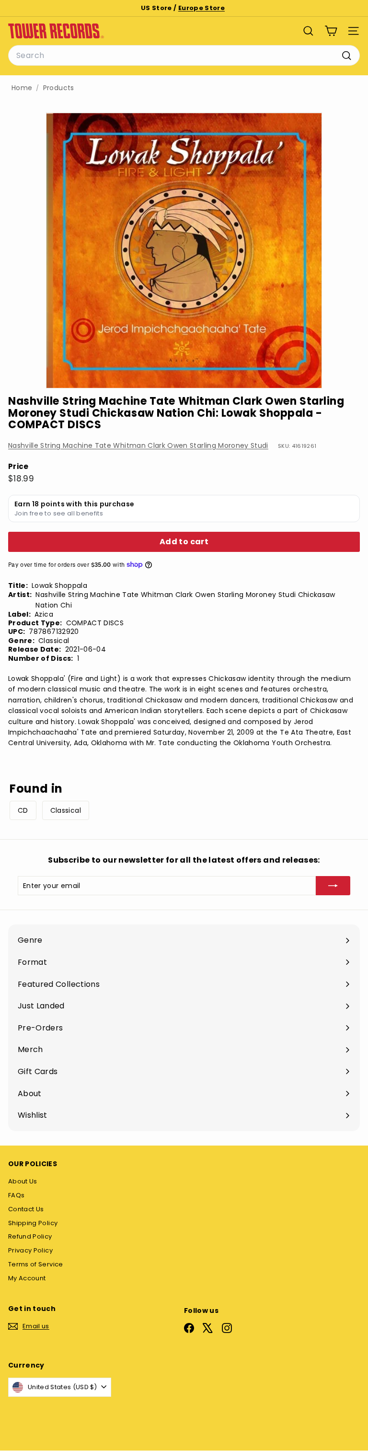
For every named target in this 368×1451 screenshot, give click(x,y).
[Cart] (331, 31)
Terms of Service (35, 1264)
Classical (65, 810)
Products (58, 88)
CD (23, 810)
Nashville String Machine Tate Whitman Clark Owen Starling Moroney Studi (138, 445)
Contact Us (26, 1209)
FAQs (16, 1195)
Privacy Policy (30, 1250)
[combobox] (184, 55)
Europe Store (201, 7)
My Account (27, 1278)
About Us (22, 1181)
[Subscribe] (333, 885)
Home (22, 88)
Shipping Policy (33, 1223)
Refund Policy (30, 1236)
